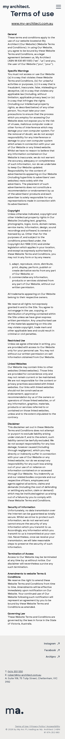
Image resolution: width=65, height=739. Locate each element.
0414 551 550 (15, 671)
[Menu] (58, 7)
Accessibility (53, 726)
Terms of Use (21, 726)
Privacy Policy (37, 726)
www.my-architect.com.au (32, 23)
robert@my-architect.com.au (24, 675)
